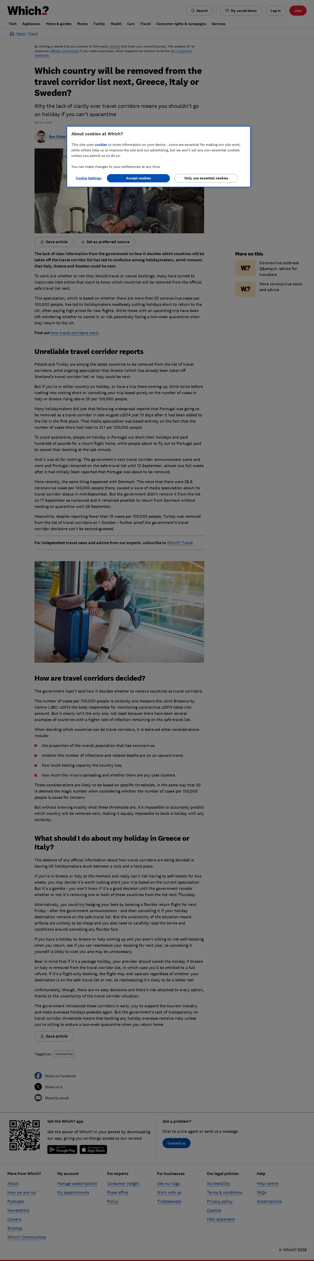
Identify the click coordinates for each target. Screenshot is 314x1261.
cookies (101, 144)
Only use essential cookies (206, 178)
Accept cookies (138, 178)
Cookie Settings (89, 178)
